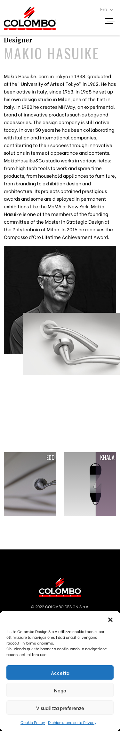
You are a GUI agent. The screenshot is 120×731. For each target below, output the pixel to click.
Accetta (60, 672)
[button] (110, 619)
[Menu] (112, 22)
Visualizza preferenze (60, 707)
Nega (60, 690)
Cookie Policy (32, 722)
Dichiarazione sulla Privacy (72, 722)
